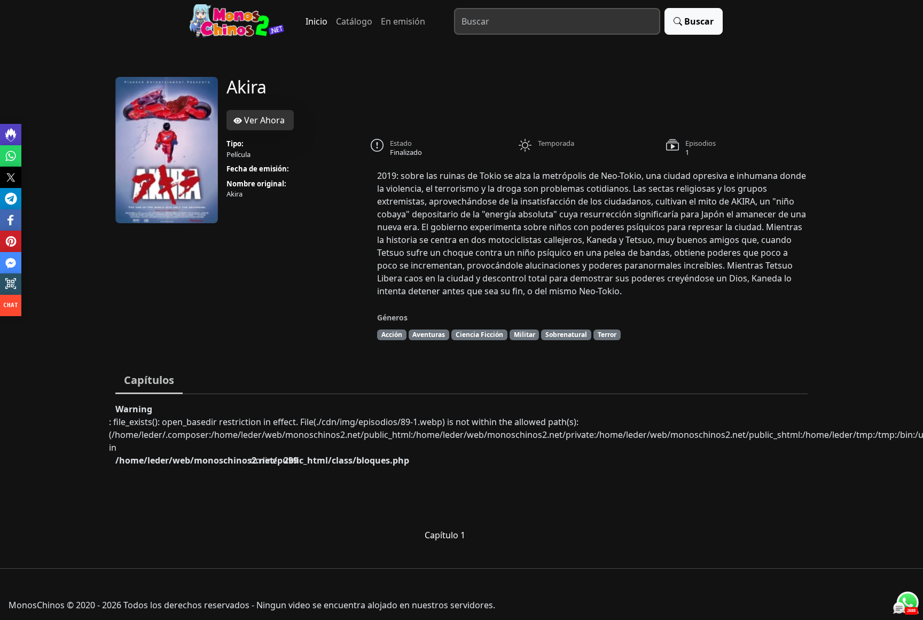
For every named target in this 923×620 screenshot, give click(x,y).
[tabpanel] (461, 477)
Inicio (316, 21)
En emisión (403, 21)
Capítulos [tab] (149, 380)
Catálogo (354, 21)
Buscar (699, 21)
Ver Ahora (263, 120)
